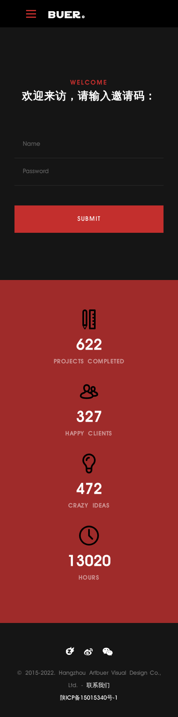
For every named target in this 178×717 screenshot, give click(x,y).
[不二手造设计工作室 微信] (108, 653)
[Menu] (31, 13)
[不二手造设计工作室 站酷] (70, 653)
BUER (66, 14)
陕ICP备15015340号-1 (89, 698)
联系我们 (98, 685)
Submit (89, 219)
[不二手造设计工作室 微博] (88, 653)
